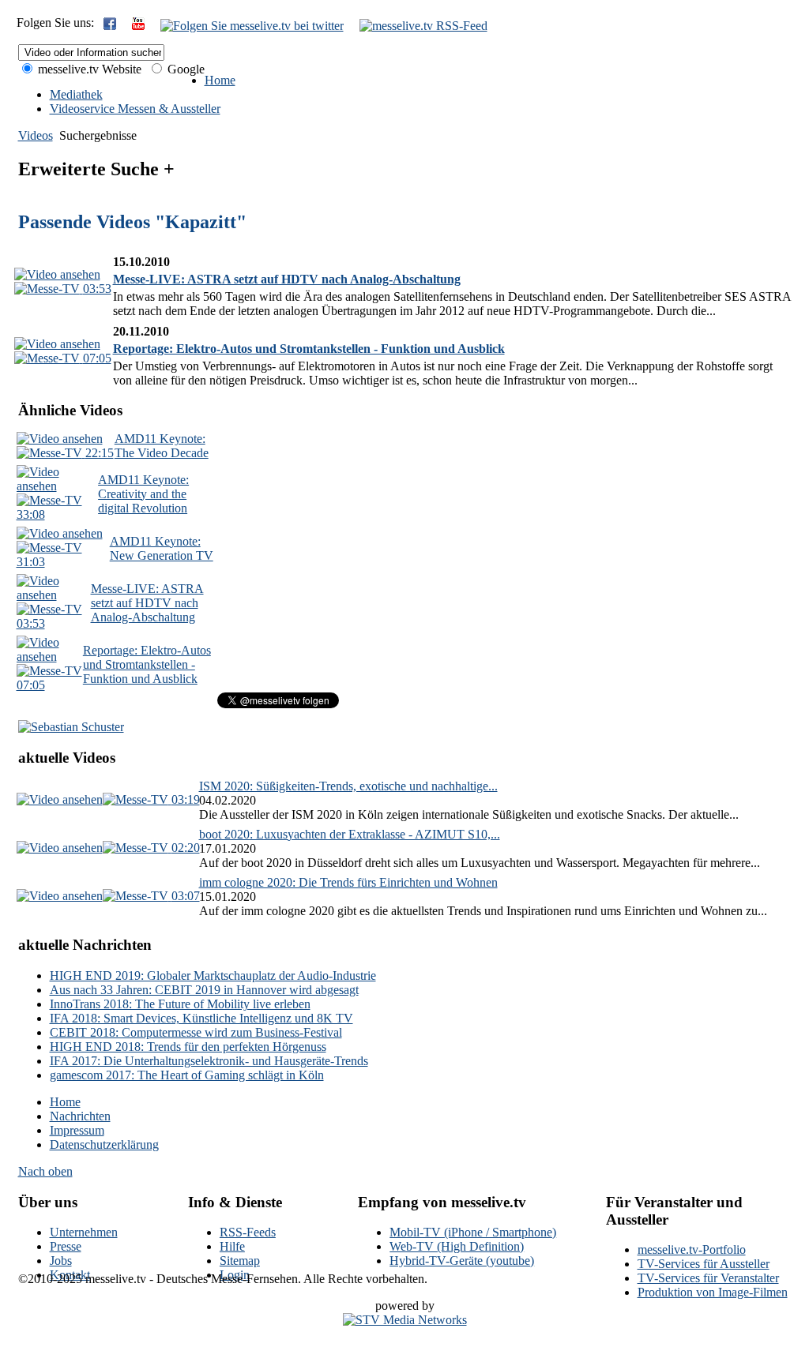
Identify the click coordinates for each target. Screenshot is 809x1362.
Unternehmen (84, 1232)
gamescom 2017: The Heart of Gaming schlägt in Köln (187, 1075)
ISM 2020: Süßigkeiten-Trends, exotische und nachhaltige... (348, 786)
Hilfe (232, 1246)
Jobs (61, 1260)
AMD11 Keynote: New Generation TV (161, 548)
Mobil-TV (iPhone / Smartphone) (472, 1232)
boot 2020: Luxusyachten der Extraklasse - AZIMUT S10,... (349, 834)
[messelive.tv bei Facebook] (109, 25)
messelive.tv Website (88, 69)
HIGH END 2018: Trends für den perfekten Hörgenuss (188, 1046)
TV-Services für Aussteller (703, 1263)
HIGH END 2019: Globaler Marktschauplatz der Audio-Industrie (213, 975)
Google (184, 69)
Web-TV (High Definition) (456, 1246)
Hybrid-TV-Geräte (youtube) (461, 1260)
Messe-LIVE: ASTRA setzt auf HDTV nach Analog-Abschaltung (287, 279)
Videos (35, 135)
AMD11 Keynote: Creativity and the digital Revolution (143, 494)
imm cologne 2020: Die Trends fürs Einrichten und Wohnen (348, 882)
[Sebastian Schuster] (71, 727)
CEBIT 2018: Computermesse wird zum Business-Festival (196, 1032)
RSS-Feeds (248, 1232)
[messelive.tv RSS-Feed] (423, 25)
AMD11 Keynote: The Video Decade (162, 446)
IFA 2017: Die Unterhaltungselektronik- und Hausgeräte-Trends (209, 1060)
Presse (65, 1246)
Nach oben (45, 1171)
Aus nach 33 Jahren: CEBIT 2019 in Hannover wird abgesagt (204, 989)
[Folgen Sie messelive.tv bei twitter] (252, 25)
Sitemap (240, 1260)
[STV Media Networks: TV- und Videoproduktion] (405, 1319)
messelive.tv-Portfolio (692, 1249)
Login (235, 1274)
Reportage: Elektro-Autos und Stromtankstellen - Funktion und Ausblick (309, 348)
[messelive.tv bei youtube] (138, 25)
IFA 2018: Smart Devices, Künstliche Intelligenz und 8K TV (201, 1018)
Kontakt (70, 1274)
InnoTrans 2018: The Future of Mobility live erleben (180, 1004)
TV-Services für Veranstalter (708, 1278)
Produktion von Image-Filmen (713, 1292)
